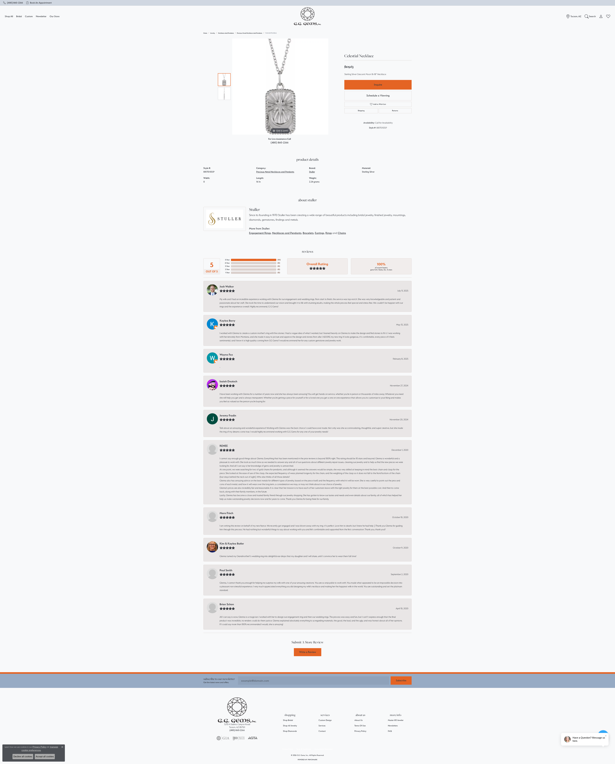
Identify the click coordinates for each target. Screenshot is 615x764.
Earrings (319, 233)
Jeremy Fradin (228, 415)
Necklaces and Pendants (226, 33)
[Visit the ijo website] (239, 738)
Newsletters (393, 725)
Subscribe (401, 680)
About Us (358, 720)
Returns (395, 111)
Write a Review (307, 652)
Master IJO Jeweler (395, 720)
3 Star (227, 266)
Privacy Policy (360, 731)
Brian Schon (227, 604)
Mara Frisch (226, 513)
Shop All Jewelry (290, 725)
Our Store (54, 16)
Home (205, 33)
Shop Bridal (288, 720)
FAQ (390, 731)
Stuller (312, 171)
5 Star (227, 260)
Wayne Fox (226, 354)
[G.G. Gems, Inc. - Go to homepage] (237, 710)
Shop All (9, 16)
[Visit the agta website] (253, 738)
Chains (342, 233)
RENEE (224, 445)
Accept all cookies (45, 756)
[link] (13, 2)
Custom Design (325, 720)
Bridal (19, 16)
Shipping (361, 111)
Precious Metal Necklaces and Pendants (249, 33)
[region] (280, 86)
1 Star (227, 273)
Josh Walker (227, 286)
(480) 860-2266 (279, 142)
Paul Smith (226, 570)
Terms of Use (360, 725)
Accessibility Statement (323, 749)
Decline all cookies (22, 756)
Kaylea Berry (227, 320)
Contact (322, 731)
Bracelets (308, 233)
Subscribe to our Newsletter (219, 679)
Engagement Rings (260, 233)
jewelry (212, 33)
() (279, 260)
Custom (29, 16)
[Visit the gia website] (223, 738)
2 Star (227, 269)
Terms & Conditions (303, 749)
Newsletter (41, 16)
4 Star (227, 263)
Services (322, 725)
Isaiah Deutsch (228, 381)
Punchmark (312, 759)
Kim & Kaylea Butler (232, 543)
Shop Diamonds (290, 731)
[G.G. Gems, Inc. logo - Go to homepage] (307, 16)
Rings (328, 233)
